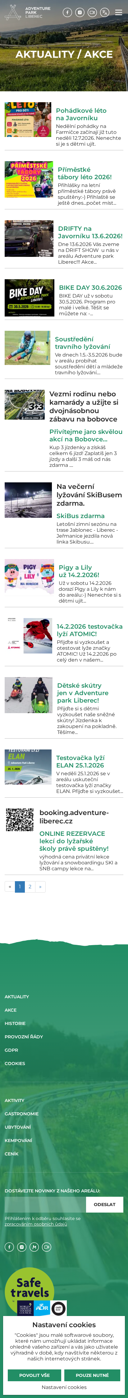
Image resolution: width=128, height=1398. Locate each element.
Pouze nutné (92, 1375)
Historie (15, 1023)
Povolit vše (34, 1375)
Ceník (11, 1154)
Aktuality (17, 997)
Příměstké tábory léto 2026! (85, 173)
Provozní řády (24, 1037)
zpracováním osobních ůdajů (36, 1224)
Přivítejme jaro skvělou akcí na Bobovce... (86, 435)
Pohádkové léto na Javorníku (81, 114)
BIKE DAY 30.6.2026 (90, 287)
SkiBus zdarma (82, 516)
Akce (10, 1010)
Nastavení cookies (64, 1387)
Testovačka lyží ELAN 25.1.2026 (80, 761)
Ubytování (18, 1127)
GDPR (11, 1050)
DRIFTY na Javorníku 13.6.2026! (90, 232)
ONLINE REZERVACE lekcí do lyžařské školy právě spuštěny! (74, 841)
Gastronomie (22, 1114)
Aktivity (14, 1100)
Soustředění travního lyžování (82, 342)
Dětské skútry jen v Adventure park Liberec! (82, 693)
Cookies (15, 1063)
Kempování (18, 1140)
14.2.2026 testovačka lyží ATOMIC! (90, 630)
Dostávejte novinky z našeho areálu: (52, 1191)
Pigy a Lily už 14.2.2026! (79, 571)
